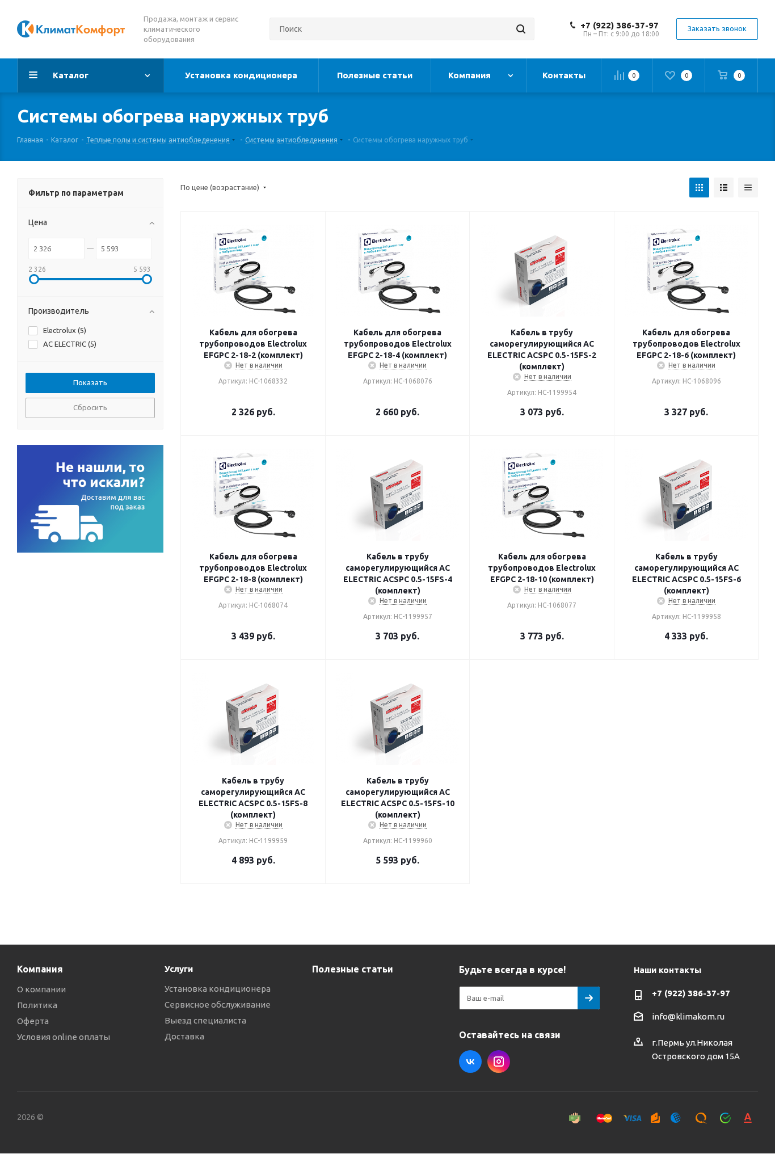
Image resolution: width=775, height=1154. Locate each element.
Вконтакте (470, 1061)
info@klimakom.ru (688, 1016)
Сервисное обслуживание (218, 1004)
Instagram (498, 1061)
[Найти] (520, 29)
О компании (41, 989)
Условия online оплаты (63, 1037)
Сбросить (90, 407)
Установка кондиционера (218, 988)
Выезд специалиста (205, 1020)
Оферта (33, 1021)
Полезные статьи (352, 969)
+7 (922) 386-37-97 (619, 25)
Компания (40, 969)
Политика (37, 1005)
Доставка (184, 1036)
